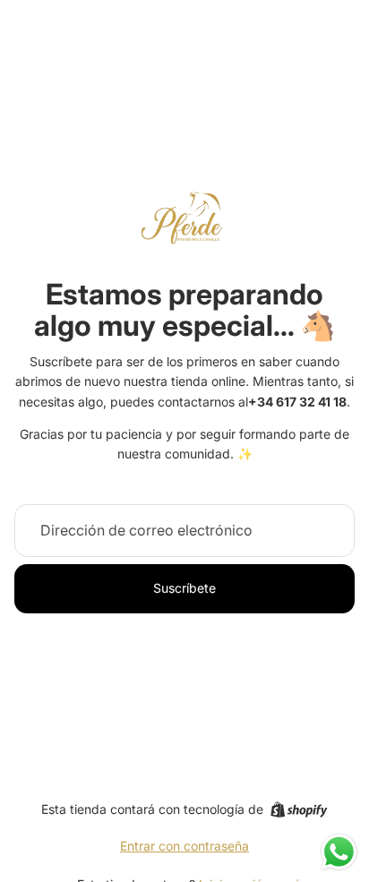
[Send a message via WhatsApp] (339, 852)
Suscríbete (184, 587)
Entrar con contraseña (184, 845)
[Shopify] (298, 809)
